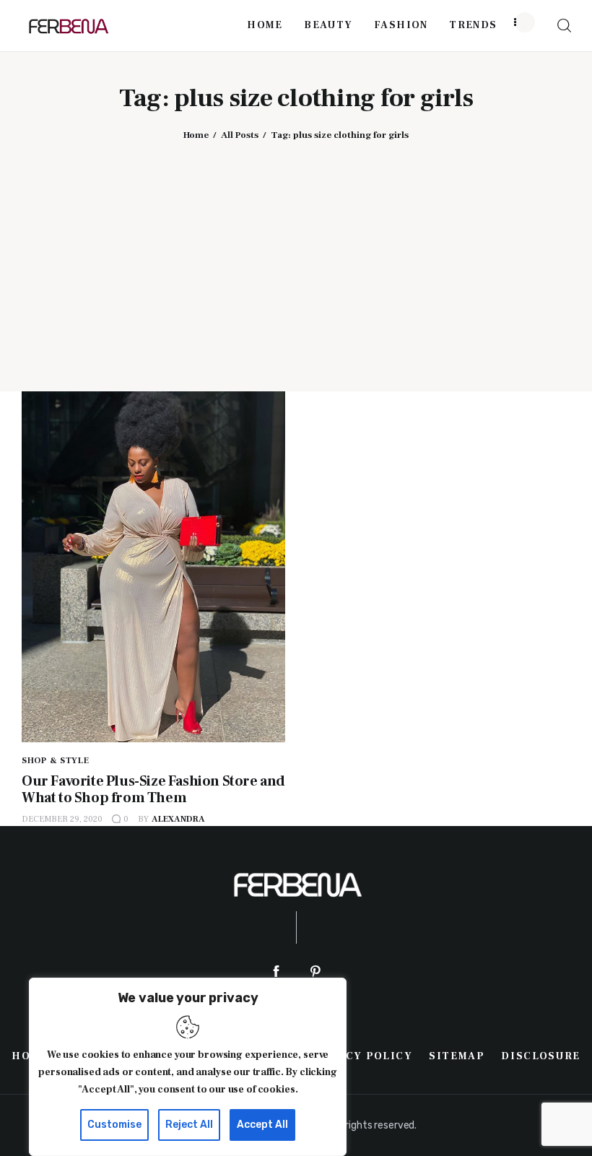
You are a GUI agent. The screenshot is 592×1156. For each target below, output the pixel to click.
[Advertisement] (296, 256)
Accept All (262, 1124)
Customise (114, 1124)
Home (196, 135)
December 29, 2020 (62, 819)
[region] (188, 1067)
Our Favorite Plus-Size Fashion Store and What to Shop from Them (153, 789)
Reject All (189, 1124)
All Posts (239, 135)
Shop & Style (56, 760)
